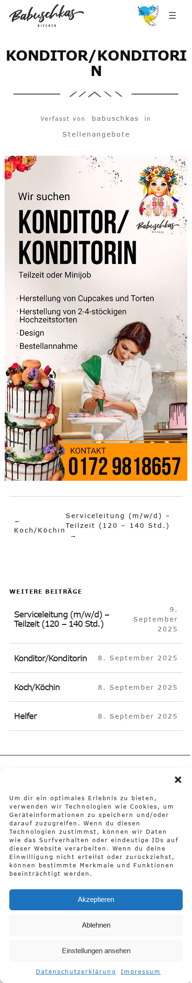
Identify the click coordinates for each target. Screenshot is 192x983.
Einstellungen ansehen (96, 951)
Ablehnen (96, 925)
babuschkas (115, 118)
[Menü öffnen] (172, 15)
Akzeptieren (96, 899)
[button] (178, 779)
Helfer (25, 716)
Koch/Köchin (40, 530)
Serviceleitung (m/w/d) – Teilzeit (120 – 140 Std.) (61, 619)
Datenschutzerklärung (76, 971)
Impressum (141, 971)
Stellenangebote (96, 134)
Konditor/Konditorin (50, 658)
